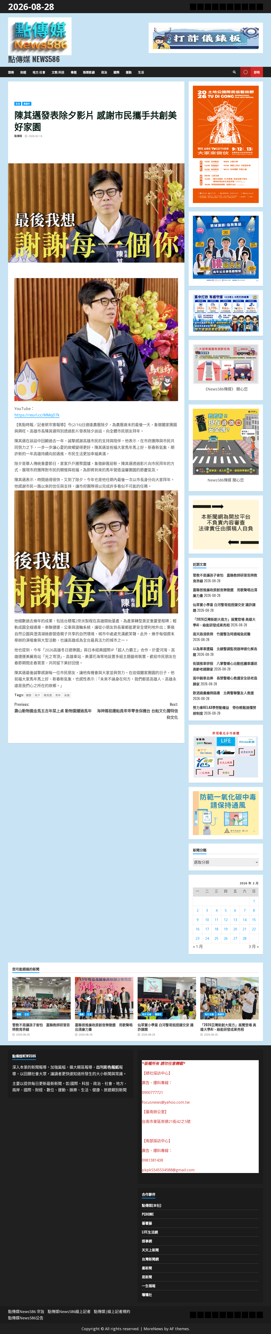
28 (244, 938)
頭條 (11, 72)
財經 (23, 72)
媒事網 (147, 1240)
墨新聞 (147, 1267)
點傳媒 (18, 136)
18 (216, 929)
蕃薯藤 (147, 1223)
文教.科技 (58, 72)
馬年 (58, 695)
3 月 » (254, 946)
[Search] (234, 72)
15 (254, 919)
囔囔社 (147, 1294)
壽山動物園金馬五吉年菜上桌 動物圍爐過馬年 (53, 707)
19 (226, 929)
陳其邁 (48, 695)
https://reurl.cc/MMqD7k (36, 414)
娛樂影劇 (89, 72)
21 (244, 929)
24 (207, 938)
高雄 (67, 695)
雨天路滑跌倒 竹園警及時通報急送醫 (221, 633)
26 (226, 938)
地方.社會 (39, 72)
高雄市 (27, 103)
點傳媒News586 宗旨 (26, 1311)
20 (235, 929)
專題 (74, 72)
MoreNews (153, 1328)
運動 (129, 72)
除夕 (37, 695)
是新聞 (147, 1276)
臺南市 (158, 1014)
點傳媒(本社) (151, 1205)
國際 (116, 72)
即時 (257, 72)
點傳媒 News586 (34, 58)
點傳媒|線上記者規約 (112, 1311)
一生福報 (148, 1285)
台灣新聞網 (150, 1258)
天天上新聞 (150, 1249)
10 (207, 919)
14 (244, 919)
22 (254, 929)
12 (226, 919)
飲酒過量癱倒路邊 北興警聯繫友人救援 (223, 692)
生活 (141, 72)
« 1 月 (198, 946)
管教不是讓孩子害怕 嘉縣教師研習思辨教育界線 (41, 998)
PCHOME (148, 1214)
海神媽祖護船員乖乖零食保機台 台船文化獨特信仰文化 (137, 710)
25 (216, 938)
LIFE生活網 (150, 1232)
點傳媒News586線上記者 (69, 1311)
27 (235, 938)
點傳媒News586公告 (25, 1317)
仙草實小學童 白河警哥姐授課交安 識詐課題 (167, 998)
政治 (104, 72)
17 (207, 929)
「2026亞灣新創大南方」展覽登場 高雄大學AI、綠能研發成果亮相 (229, 998)
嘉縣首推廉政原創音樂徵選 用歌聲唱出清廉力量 (104, 998)
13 (235, 919)
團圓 (28, 695)
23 (197, 938)
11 (216, 919)
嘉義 (19, 1014)
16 (197, 929)
